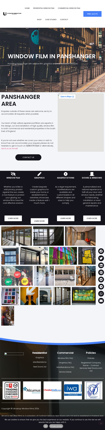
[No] (101, 423)
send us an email (9, 148)
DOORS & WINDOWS (92, 177)
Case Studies (50, 19)
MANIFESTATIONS (65, 177)
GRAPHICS (39, 177)
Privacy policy (56, 426)
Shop (39, 19)
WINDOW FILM (13, 177)
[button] (101, 251)
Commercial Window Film (69, 8)
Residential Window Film (43, 8)
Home (27, 8)
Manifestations (39, 362)
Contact (64, 19)
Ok (46, 426)
